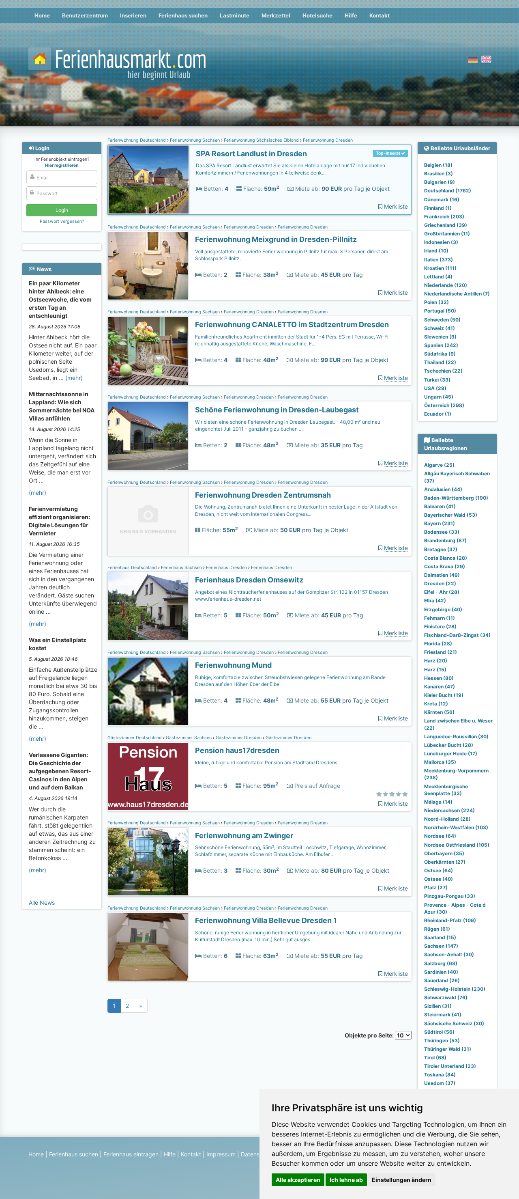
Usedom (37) (439, 1083)
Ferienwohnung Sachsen (195, 140)
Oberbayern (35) (444, 853)
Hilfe (351, 15)
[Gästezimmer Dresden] (148, 776)
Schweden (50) (442, 320)
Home (42, 15)
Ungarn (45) (438, 397)
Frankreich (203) (444, 216)
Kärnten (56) (439, 712)
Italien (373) (438, 260)
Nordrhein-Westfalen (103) (456, 827)
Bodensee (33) (441, 532)
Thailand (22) (440, 362)
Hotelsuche (317, 15)
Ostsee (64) (438, 870)
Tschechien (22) (443, 371)
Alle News (42, 902)
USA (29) (435, 388)
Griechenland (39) (445, 225)
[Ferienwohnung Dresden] (149, 180)
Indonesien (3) (441, 242)
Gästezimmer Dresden (238, 737)
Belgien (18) (438, 165)
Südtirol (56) (439, 1032)
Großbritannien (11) (447, 234)
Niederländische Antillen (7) (457, 294)
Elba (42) (435, 600)
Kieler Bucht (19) (443, 695)
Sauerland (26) (442, 980)
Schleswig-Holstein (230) (454, 989)
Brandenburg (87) (445, 540)
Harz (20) (435, 661)
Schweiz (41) (439, 328)
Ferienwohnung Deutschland (137, 140)
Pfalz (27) (436, 887)
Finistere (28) (440, 626)
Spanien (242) (441, 345)
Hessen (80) (439, 678)
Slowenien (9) (440, 337)
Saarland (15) (440, 937)
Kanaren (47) (439, 687)
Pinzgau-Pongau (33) (449, 896)
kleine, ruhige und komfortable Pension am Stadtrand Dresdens (266, 762)
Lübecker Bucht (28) (448, 745)
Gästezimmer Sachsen (189, 737)
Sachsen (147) (441, 946)
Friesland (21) (440, 652)
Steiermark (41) (442, 1014)
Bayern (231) (439, 523)
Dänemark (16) (441, 199)
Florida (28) (438, 643)
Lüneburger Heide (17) (450, 753)
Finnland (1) (438, 208)
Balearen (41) (440, 506)
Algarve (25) (439, 465)
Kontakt (379, 15)
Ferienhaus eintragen (131, 1154)
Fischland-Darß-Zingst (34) (457, 635)
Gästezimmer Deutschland (135, 737)
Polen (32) (436, 302)
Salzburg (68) (440, 963)
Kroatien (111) (440, 268)
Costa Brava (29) (444, 566)
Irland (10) (436, 251)
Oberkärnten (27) (444, 862)
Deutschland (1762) (447, 191)
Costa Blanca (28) (445, 558)
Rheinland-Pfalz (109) (450, 920)
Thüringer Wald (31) (447, 1049)
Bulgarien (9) (439, 182)
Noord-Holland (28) (447, 819)
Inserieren (133, 15)
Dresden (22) (440, 583)
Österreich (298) (444, 405)
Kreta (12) (436, 704)
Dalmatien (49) (442, 575)
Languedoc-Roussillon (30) (456, 736)
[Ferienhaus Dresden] (148, 606)
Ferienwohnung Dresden (327, 140)
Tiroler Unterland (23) (450, 1066)
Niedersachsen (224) (449, 810)
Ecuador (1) (437, 414)
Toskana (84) (440, 1075)
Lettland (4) (438, 277)
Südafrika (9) (440, 354)
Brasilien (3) (438, 173)
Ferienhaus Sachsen (181, 567)
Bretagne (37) (440, 549)
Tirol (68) (435, 1058)
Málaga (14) (438, 802)
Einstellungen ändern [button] (401, 1179)
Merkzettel (276, 15)
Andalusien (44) (443, 489)
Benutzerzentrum (85, 15)
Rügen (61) (437, 929)
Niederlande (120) (445, 285)
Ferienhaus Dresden (226, 567)
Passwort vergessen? (62, 221)
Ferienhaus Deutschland (132, 567)
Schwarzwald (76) (446, 997)
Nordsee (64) (440, 836)
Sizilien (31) (438, 1006)
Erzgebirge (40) (443, 609)
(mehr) (74, 377)
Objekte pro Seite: (370, 1035)
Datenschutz (258, 1154)
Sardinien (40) (441, 972)
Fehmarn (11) (439, 618)
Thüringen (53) (442, 1040)
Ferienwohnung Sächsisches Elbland (261, 140)
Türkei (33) (437, 380)
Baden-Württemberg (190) (456, 498)
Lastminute (234, 15)
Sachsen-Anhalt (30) (449, 954)
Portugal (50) (440, 311)
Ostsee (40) (438, 879)
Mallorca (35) (440, 762)
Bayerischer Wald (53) (450, 515)
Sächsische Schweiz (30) (454, 1023)
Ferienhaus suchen (183, 15)
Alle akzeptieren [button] (298, 1179)
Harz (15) (435, 669)
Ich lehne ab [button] (346, 1179)
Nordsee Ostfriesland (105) (456, 845)
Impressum (221, 1154)
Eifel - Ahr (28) (441, 592)
